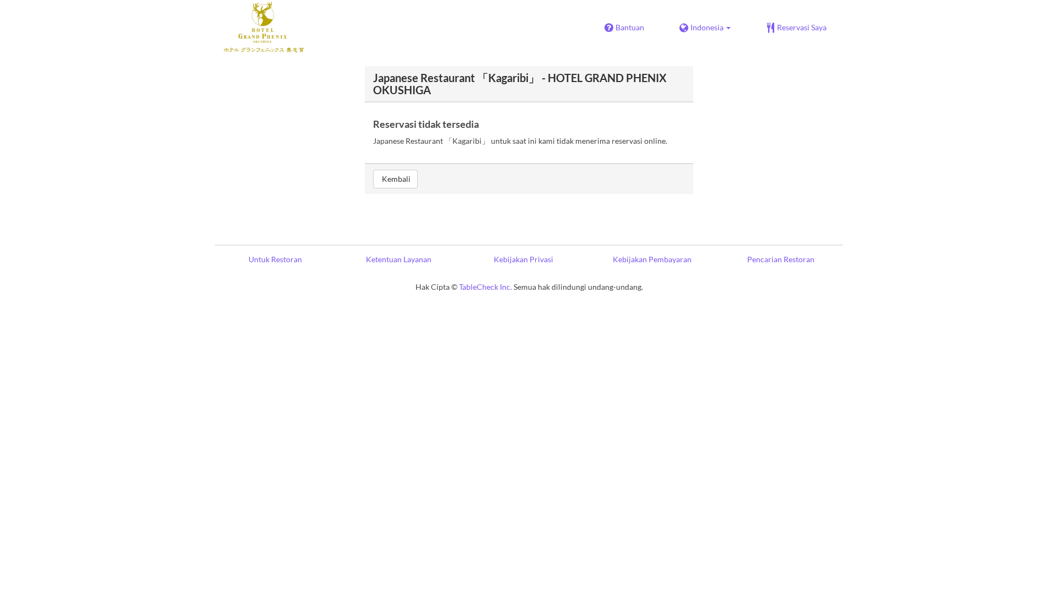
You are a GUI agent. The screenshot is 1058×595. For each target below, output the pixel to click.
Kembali (395, 178)
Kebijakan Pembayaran (652, 259)
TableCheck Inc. (485, 286)
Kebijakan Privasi (523, 259)
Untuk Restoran (275, 259)
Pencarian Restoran (780, 259)
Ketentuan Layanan (398, 259)
